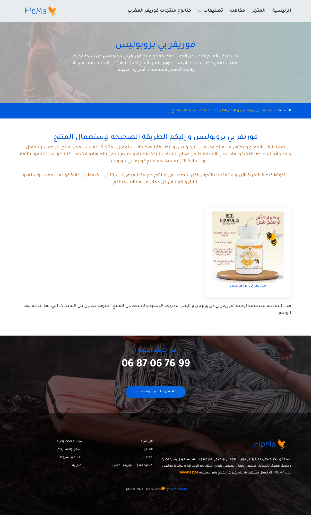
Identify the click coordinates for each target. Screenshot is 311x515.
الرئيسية (281, 10)
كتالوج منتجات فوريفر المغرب (159, 10)
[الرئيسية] (41, 11)
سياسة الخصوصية (70, 441)
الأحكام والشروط (71, 457)
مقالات (237, 10)
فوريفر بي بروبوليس (248, 286)
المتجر (259, 10)
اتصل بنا (77, 465)
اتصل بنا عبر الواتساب (155, 392)
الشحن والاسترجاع (70, 449)
